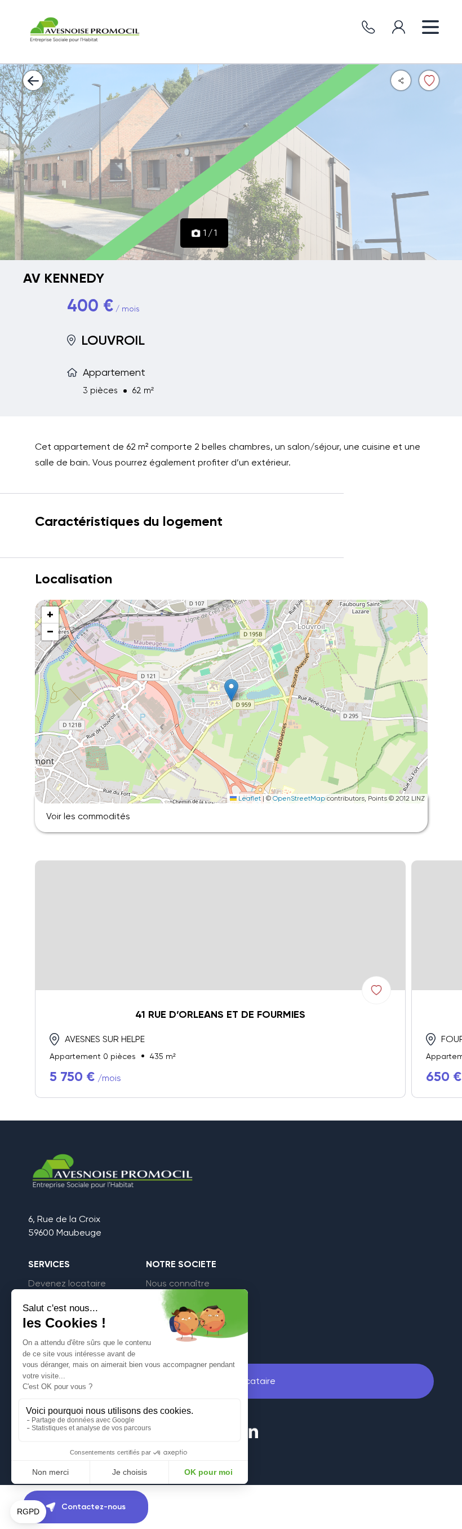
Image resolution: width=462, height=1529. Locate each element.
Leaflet (249, 798)
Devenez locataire (67, 1283)
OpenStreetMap (299, 798)
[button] (231, 690)
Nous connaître (178, 1283)
